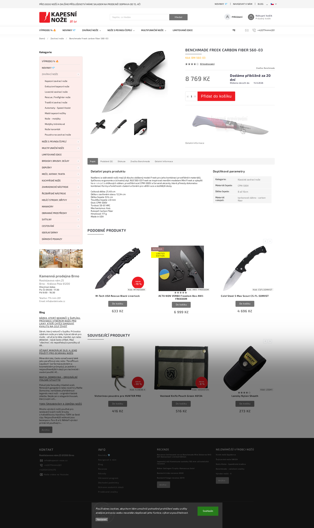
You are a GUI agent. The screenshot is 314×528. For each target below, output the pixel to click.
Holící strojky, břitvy (54, 200)
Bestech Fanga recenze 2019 (170, 478)
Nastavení (102, 519)
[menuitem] (49, 30)
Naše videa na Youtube (56, 474)
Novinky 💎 (221, 4)
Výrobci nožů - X (224, 473)
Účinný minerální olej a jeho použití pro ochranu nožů (58, 351)
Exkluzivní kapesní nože (57, 86)
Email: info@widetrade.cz (52, 301)
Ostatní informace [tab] (164, 161)
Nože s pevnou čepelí (54, 141)
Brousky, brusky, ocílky (55, 160)
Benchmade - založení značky (230, 469)
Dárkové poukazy (52, 239)
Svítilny (47, 219)
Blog (260, 4)
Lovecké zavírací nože (56, 91)
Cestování (48, 226)
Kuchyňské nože (51, 180)
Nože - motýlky (53, 118)
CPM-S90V (243, 185)
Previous (265, 241)
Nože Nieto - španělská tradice (231, 464)
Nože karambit (52, 129)
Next (270, 241)
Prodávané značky (108, 491)
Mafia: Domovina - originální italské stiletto (58, 378)
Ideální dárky (50, 232)
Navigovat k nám (242, 4)
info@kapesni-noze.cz (56, 460)
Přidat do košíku (216, 96)
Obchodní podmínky (108, 482)
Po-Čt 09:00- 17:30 (49, 289)
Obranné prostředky (54, 213)
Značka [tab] (140, 161)
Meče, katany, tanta (53, 174)
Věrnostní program (108, 478)
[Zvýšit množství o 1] (195, 96)
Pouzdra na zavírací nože (58, 134)
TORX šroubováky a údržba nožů (60, 403)
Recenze (102, 469)
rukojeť (99, 183)
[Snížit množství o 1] (187, 96)
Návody (102, 473)
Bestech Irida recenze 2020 (170, 473)
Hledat (178, 17)
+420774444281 (53, 465)
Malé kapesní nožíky (55, 113)
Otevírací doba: (47, 286)
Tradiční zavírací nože (56, 102)
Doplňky (47, 167)
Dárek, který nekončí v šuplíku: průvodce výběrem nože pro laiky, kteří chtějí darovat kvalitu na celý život (59, 322)
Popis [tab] (93, 161)
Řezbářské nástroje (54, 193)
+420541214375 (47, 469)
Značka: (265, 68)
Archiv (46, 429)
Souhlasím (208, 511)
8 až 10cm (243, 191)
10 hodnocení (207, 64)
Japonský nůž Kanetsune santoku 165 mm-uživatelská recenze (183, 462)
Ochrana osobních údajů (111, 487)
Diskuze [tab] (122, 161)
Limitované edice (52, 154)
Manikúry (47, 206)
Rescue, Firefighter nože (57, 97)
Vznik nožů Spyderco (226, 454)
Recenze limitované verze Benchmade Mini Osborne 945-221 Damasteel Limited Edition (184, 455)
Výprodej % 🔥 (50, 61)
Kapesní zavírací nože (56, 81)
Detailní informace (194, 143)
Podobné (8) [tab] (106, 161)
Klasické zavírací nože (249, 179)
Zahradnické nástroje (55, 186)
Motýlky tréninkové (55, 124)
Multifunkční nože (53, 148)
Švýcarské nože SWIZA (227, 459)
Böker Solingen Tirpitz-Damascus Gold (175, 468)
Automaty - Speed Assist (57, 107)
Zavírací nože (50, 74)
